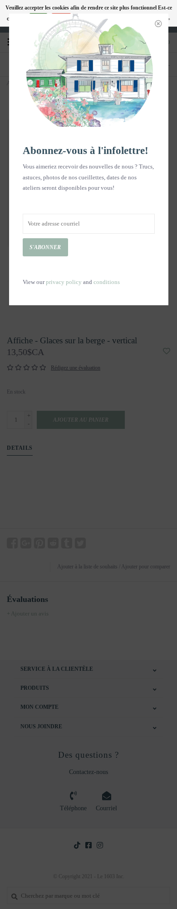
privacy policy (64, 282)
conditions (106, 282)
